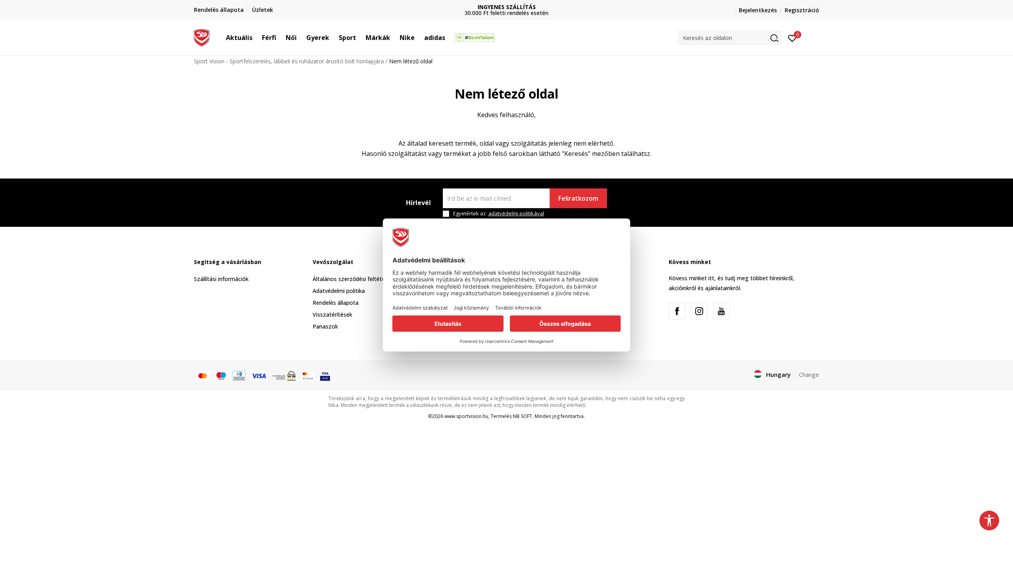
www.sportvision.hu (466, 416)
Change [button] (809, 374)
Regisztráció (802, 10)
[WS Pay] (284, 375)
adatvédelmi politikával (516, 213)
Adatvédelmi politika (339, 290)
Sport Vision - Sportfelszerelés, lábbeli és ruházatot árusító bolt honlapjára (289, 61)
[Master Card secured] (308, 375)
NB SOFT (522, 416)
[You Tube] (721, 311)
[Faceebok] (677, 311)
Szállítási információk (221, 279)
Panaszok (325, 326)
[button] (256, 37)
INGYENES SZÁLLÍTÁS (507, 7)
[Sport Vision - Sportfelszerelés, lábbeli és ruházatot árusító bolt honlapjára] (201, 36)
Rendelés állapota (336, 302)
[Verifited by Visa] (325, 375)
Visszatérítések (332, 314)
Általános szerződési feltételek (352, 279)
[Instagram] (699, 311)
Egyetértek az (498, 213)
